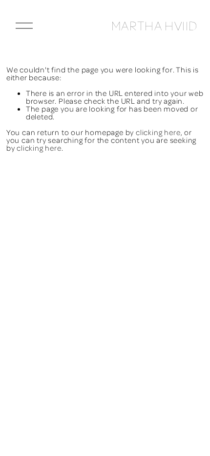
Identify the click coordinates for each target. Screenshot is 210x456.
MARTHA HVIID (154, 25)
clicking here (158, 132)
